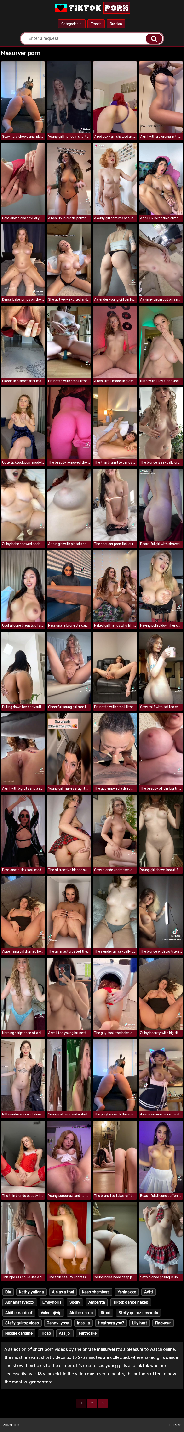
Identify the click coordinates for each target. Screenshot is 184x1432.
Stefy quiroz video (22, 1323)
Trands (96, 24)
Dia (8, 1292)
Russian (116, 24)
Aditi (148, 1292)
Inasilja (83, 1323)
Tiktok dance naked (130, 1302)
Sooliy (74, 1302)
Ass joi (65, 1333)
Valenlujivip (51, 1312)
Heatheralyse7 (111, 1323)
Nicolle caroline (19, 1333)
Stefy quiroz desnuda (138, 1312)
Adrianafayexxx (19, 1302)
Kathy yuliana (31, 1292)
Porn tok (11, 1425)
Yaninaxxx (127, 1292)
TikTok (98, 7)
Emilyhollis (51, 1302)
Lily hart (139, 1323)
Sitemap (175, 1425)
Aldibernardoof (19, 1312)
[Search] (154, 39)
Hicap (46, 1333)
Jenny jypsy (58, 1323)
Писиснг (163, 1323)
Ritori (105, 1312)
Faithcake (88, 1333)
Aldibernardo (81, 1312)
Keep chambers (95, 1292)
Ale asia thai (63, 1292)
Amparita (96, 1302)
